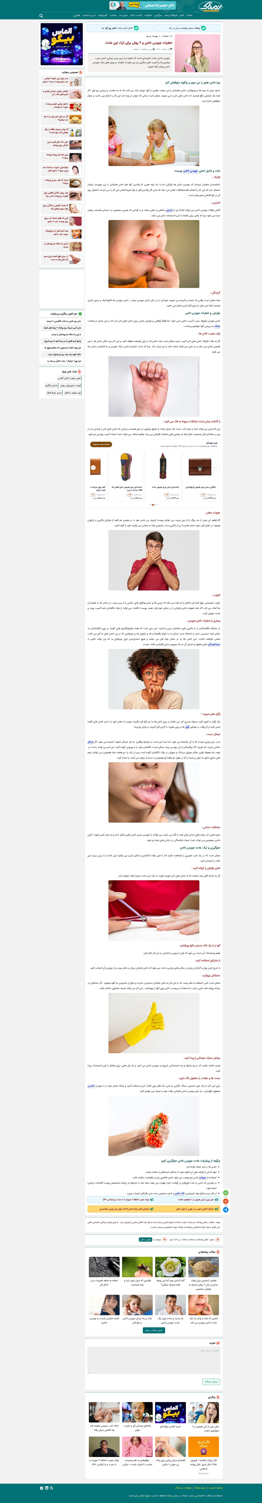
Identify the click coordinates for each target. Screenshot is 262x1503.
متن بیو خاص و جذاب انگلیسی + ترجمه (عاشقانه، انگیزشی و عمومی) (64, 321)
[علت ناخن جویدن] (154, 910)
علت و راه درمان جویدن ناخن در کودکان (137, 1321)
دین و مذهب (89, 15)
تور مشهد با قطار (72, 393)
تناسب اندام (136, 15)
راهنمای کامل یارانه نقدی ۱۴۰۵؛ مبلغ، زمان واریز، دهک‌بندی (124, 1208)
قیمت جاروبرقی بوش (70, 385)
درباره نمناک (200, 1488)
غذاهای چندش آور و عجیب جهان (137, 1428)
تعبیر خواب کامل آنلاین (69, 378)
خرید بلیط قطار (54, 393)
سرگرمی (158, 15)
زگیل (187, 727)
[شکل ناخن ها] (154, 1023)
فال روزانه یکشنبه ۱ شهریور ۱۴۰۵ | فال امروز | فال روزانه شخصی (203, 1464)
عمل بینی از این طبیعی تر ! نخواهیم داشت (196, 1199)
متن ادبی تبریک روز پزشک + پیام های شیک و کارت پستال (62, 327)
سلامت (113, 15)
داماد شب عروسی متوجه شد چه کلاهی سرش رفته (104, 1428)
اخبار (182, 15)
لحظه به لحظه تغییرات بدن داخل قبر (104, 1283)
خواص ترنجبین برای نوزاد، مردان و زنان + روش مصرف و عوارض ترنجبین (203, 1285)
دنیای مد (123, 15)
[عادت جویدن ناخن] (154, 254)
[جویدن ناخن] (154, 136)
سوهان (202, 1177)
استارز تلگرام (51, 385)
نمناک (189, 15)
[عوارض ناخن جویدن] (154, 1126)
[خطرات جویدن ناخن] (154, 792)
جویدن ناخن (190, 171)
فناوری (77, 15)
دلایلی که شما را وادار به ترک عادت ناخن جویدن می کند (203, 1321)
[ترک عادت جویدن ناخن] (154, 560)
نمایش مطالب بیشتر (154, 1330)
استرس (169, 210)
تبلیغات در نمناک (183, 1488)
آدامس (91, 1086)
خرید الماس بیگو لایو (170, 1426)
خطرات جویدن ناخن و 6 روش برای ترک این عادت (138, 42)
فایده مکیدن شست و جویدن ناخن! (104, 1321)
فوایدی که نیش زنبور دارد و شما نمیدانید (137, 1283)
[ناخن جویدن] (154, 386)
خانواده (148, 15)
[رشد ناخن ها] (154, 679)
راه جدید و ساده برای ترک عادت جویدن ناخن (170, 1321)
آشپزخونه (102, 15)
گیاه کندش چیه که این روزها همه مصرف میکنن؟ (170, 1283)
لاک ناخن (179, 1193)
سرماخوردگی (214, 644)
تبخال (90, 742)
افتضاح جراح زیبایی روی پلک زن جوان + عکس (170, 1462)
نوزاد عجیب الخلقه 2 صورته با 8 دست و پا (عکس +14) (126, 1199)
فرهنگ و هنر (170, 15)
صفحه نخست (216, 1488)
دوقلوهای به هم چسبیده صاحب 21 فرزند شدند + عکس (137, 1462)
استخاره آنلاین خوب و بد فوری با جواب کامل (195, 1208)
